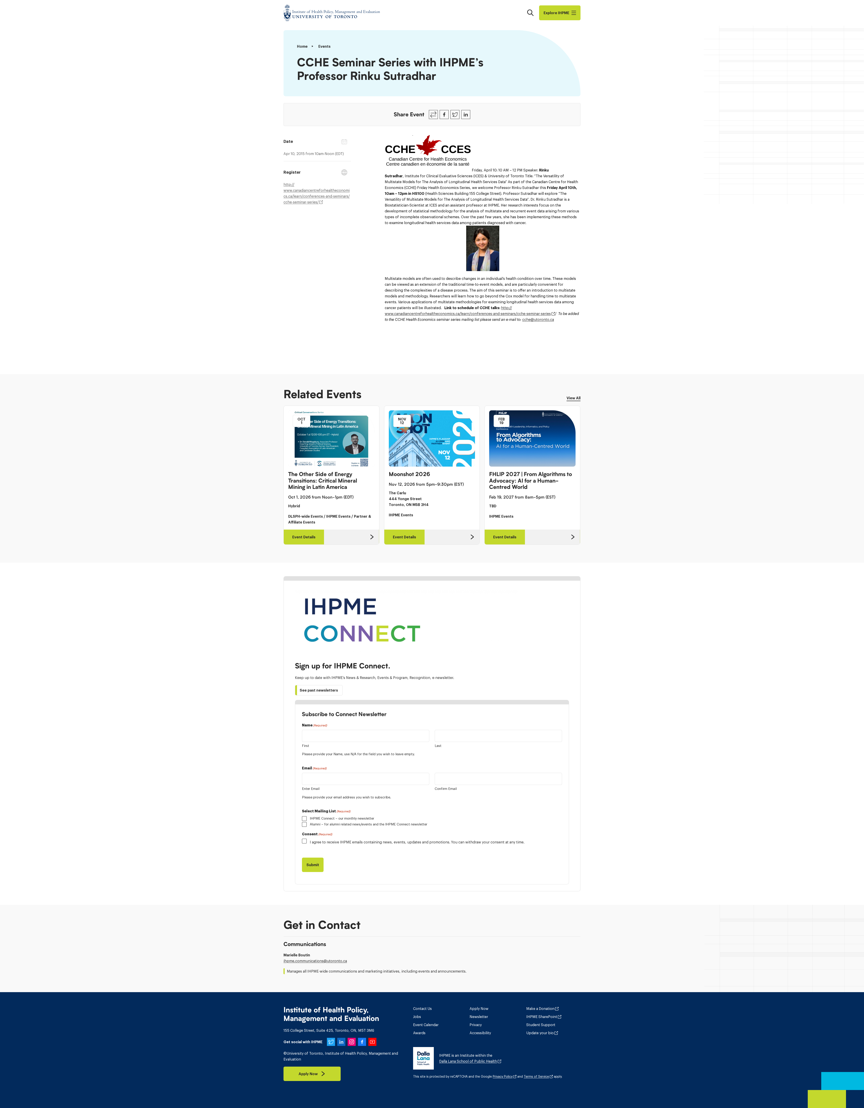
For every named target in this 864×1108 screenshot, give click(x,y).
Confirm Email (446, 788)
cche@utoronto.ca (538, 319)
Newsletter (479, 1016)
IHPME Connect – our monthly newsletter (342, 818)
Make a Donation (540, 1008)
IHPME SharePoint (541, 1016)
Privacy (476, 1025)
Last (438, 745)
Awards (419, 1033)
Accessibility (480, 1033)
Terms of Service (536, 1076)
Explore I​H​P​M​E (556, 13)
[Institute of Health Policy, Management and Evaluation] (332, 12)
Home (302, 46)
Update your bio (540, 1033)
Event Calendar (426, 1025)
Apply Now (479, 1008)
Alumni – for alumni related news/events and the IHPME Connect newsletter (368, 824)
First (305, 745)
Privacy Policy (503, 1076)
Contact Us (422, 1008)
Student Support (540, 1025)
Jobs (417, 1016)
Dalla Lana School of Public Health (468, 1061)
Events (324, 46)
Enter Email (311, 788)
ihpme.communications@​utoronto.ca (315, 961)
